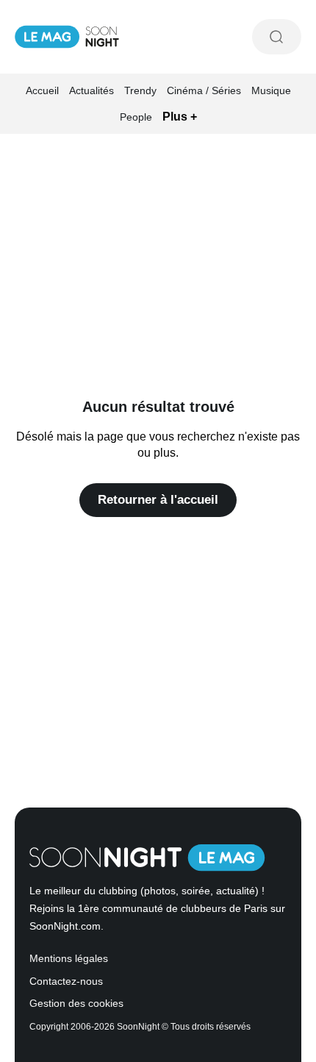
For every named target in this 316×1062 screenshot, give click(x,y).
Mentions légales (68, 958)
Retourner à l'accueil (158, 500)
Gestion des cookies (76, 1003)
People (136, 117)
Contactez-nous (66, 981)
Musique (271, 90)
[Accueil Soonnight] (67, 36)
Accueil (42, 90)
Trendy (140, 90)
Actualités (91, 90)
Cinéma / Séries (204, 90)
